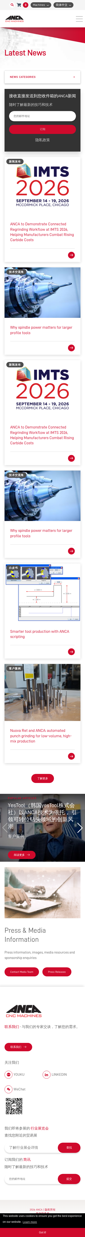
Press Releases (57, 972)
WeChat (19, 1089)
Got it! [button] (42, 1232)
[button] (80, 828)
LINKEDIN (59, 1074)
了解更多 (42, 778)
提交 (69, 1179)
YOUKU (19, 1074)
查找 (69, 1147)
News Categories (42, 77)
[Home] (15, 18)
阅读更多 (19, 855)
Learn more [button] (30, 1222)
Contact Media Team (21, 972)
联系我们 (15, 1047)
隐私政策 (42, 140)
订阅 (42, 129)
